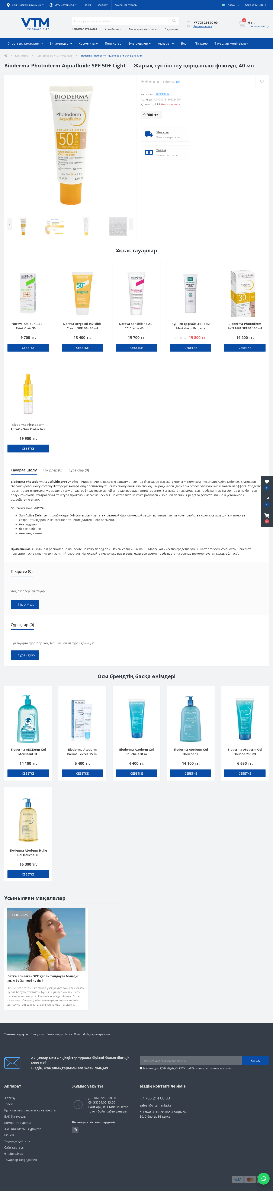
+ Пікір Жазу (24, 604)
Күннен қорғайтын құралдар (54, 55)
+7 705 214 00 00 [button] (155, 1098)
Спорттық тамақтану (23, 43)
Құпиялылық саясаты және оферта (30, 1110)
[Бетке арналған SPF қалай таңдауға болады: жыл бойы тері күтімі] (46, 939)
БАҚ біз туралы (15, 1116)
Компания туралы (126, 5)
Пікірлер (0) (52, 470)
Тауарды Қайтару (17, 1141)
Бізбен (9, 1135)
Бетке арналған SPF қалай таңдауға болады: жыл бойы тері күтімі (43, 978)
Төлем (87, 5)
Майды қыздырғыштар (97, 1034)
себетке (28, 348)
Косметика (87, 43)
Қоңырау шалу (202, 26)
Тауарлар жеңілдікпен (231, 43)
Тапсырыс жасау (258, 26)
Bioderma (162, 94)
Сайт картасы (14, 1147)
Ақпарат (164, 43)
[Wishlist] (262, 81)
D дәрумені (171, 29)
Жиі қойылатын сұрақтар (23, 1129)
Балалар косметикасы (143, 29)
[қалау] (47, 266)
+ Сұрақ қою (25, 655)
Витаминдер (59, 43)
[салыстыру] (47, 272)
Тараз (68, 1034)
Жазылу (255, 1060)
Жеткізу (102, 5)
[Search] (174, 21)
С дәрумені (37, 1034)
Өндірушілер (138, 43)
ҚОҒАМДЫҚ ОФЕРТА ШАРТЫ (177, 1068)
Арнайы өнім (113, 29)
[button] (267, 518)
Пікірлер (201, 43)
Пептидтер (113, 43)
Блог (184, 43)
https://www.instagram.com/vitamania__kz (75, 1130)
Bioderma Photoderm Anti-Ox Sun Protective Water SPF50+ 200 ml (28, 429)
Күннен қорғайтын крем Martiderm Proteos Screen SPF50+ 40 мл (191, 328)
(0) (178, 82)
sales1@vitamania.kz (155, 1105)
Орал (77, 1034)
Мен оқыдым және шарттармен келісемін (187, 1068)
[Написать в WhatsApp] (264, 1179)
